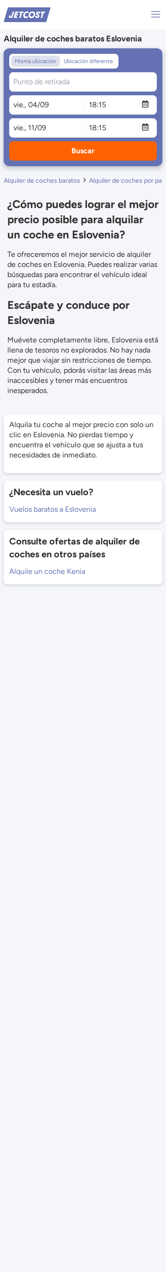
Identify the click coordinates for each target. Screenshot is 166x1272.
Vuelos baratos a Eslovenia (52, 509)
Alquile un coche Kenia (47, 571)
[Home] (27, 14)
